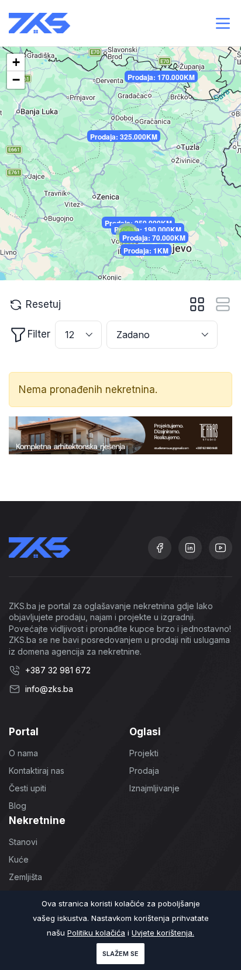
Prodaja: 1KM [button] (145, 250)
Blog (17, 806)
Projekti (144, 753)
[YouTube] (220, 547)
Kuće (19, 859)
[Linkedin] (190, 547)
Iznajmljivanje (154, 788)
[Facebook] (159, 547)
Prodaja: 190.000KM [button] (147, 229)
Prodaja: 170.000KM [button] (161, 77)
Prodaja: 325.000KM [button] (123, 136)
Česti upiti (27, 788)
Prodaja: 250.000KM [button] (138, 223)
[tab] (197, 304)
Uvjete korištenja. (163, 932)
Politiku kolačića (96, 932)
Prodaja (144, 771)
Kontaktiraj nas (36, 771)
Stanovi (23, 842)
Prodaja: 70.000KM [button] (153, 237)
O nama (23, 753)
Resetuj (42, 304)
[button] (16, 62)
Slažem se (120, 954)
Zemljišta (25, 877)
